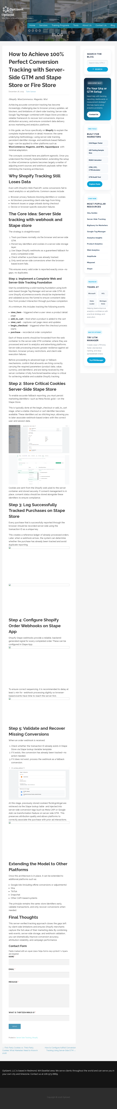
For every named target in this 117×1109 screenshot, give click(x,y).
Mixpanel (91, 262)
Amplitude (91, 256)
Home (32, 25)
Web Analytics (93, 250)
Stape (89, 269)
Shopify (35, 1038)
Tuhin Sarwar (31, 92)
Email (12, 969)
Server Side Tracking (23, 1038)
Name (12, 957)
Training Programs (60, 25)
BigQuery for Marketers (97, 225)
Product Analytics (95, 244)
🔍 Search (97, 69)
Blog (113, 25)
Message (13, 982)
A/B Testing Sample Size (96, 151)
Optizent (8, 14)
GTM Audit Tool (95, 177)
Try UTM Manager (96, 360)
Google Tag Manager (96, 232)
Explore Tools (94, 184)
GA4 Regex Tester (96, 143)
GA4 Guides (92, 213)
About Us (87, 25)
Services (43, 25)
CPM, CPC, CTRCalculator (94, 168)
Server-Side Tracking (96, 219)
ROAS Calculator (95, 160)
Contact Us (101, 25)
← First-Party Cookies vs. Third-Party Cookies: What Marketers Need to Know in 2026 (20, 1050)
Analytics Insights (94, 238)
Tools (75, 25)
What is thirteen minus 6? (22, 1012)
